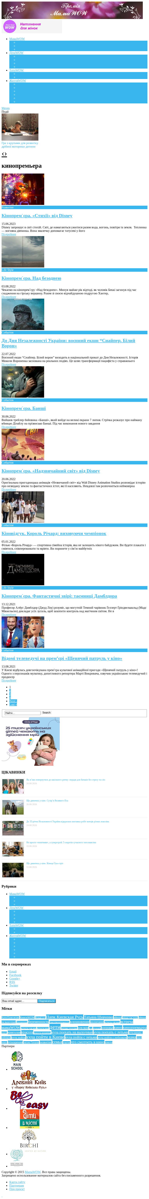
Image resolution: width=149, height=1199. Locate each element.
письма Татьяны (31, 1042)
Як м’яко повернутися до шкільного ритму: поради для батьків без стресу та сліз (65, 779)
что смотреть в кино (87, 1042)
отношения (15, 1042)
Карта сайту (17, 1182)
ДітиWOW (16, 52)
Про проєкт (17, 1189)
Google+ (14, 978)
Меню (6, 108)
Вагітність (24, 42)
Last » (13, 704)
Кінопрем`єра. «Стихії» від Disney (37, 215)
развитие (46, 1042)
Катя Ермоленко (10, 1017)
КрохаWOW (25, 56)
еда (90, 1028)
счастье (66, 1042)
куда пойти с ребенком (112, 1037)
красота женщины (42, 1032)
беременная (21, 1022)
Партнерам (16, 1185)
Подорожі (23, 91)
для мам (83, 1027)
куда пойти (18, 1037)
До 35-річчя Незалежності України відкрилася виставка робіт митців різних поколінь (67, 821)
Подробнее (9, 234)
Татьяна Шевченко (98, 1017)
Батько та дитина (28, 77)
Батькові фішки (27, 73)
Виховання (24, 59)
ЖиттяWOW (17, 80)
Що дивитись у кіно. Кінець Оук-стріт (44, 863)
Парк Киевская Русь (64, 1016)
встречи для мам (28, 1028)
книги (4, 1032)
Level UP (23, 94)
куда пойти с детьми (81, 1037)
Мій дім (22, 101)
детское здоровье (69, 1028)
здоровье (107, 1027)
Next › (13, 701)
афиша (118, 1017)
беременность (38, 1022)
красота (27, 1032)
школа (108, 1042)
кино (118, 1027)
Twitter (13, 985)
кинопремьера (135, 1027)
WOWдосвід (25, 45)
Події (20, 84)
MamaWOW (33, 1172)
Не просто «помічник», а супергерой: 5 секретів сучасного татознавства (61, 842)
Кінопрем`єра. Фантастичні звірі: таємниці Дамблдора (59, 595)
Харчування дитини (30, 66)
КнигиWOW (27, 1017)
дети (55, 1027)
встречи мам (43, 1028)
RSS (12, 982)
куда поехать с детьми (111, 1032)
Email (12, 971)
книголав (14, 1032)
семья (57, 1042)
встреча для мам (112, 1022)
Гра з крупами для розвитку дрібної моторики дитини (20, 144)
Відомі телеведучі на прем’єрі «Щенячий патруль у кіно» (62, 658)
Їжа (19, 98)
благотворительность (59, 1022)
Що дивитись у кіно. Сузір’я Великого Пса (47, 800)
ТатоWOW (16, 70)
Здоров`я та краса (28, 49)
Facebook (15, 975)
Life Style (23, 87)
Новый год (40, 1017)
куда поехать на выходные (72, 1032)
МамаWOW (17, 38)
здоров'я (97, 1028)
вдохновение (79, 1022)
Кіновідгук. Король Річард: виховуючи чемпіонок (54, 533)
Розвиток (23, 63)
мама (131, 1037)
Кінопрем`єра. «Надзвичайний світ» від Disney (51, 470)
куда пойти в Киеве (45, 1036)
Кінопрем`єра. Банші (24, 408)
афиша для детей (130, 1017)
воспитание (97, 1021)
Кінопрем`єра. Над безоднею (31, 278)
